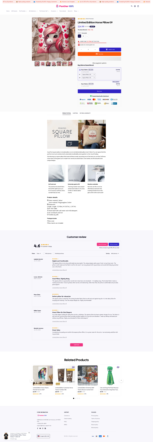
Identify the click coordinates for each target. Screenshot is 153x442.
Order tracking (67, 418)
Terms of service (95, 418)
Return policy (94, 424)
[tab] (73, 398)
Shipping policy (95, 421)
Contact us (67, 415)
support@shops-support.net (44, 425)
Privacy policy (94, 415)
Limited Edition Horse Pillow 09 (59, 270)
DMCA (65, 424)
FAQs (65, 421)
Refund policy (94, 427)
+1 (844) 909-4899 (41, 423)
